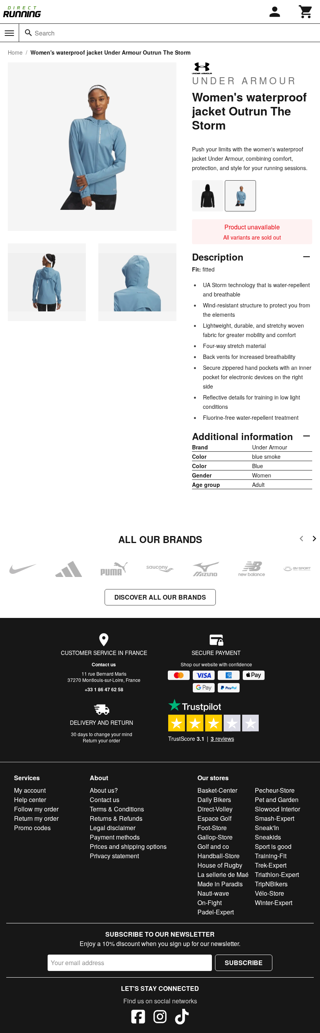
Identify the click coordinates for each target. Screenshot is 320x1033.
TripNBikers (271, 883)
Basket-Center (217, 790)
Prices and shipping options (128, 846)
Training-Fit (270, 855)
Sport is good (273, 846)
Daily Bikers (214, 799)
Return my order (36, 818)
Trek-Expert (270, 865)
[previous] (301, 540)
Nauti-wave (213, 893)
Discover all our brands (160, 597)
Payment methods (115, 836)
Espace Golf (214, 818)
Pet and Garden (277, 799)
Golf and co (213, 846)
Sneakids (268, 836)
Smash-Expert (274, 818)
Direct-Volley (215, 808)
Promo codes (32, 827)
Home (15, 52)
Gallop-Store (215, 836)
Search (45, 32)
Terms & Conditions (117, 808)
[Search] (28, 33)
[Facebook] (138, 1018)
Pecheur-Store (275, 790)
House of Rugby (219, 865)
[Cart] (306, 12)
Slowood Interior (277, 808)
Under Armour (244, 80)
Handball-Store (218, 855)
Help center (30, 799)
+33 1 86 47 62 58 (104, 689)
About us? (104, 790)
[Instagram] (160, 1018)
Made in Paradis (220, 883)
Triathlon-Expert (277, 874)
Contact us (104, 664)
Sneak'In (267, 827)
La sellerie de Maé (223, 874)
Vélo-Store (269, 893)
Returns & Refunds (116, 818)
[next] (314, 540)
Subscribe (244, 962)
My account (30, 790)
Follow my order (36, 808)
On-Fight (209, 902)
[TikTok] (182, 1018)
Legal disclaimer (112, 827)
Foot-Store (212, 827)
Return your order (101, 740)
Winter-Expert (273, 902)
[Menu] (9, 33)
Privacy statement (114, 855)
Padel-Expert (215, 911)
